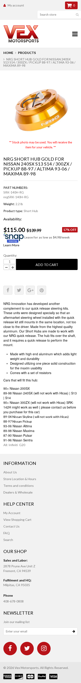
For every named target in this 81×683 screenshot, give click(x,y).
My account (16, 5)
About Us (10, 472)
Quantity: (10, 255)
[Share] (7, 290)
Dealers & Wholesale (18, 492)
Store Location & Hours (19, 479)
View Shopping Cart (17, 519)
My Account (11, 513)
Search (8, 540)
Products (27, 53)
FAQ (6, 533)
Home (8, 53)
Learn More (11, 245)
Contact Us (11, 526)
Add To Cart (47, 265)
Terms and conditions (18, 485)
